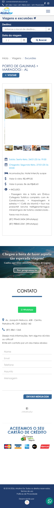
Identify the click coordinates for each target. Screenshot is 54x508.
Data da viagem (11, 35)
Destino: (6, 24)
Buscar (42, 40)
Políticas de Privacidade (27, 494)
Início (5, 58)
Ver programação (27, 270)
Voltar (11, 75)
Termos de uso (27, 491)
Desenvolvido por (27, 499)
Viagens (16, 58)
